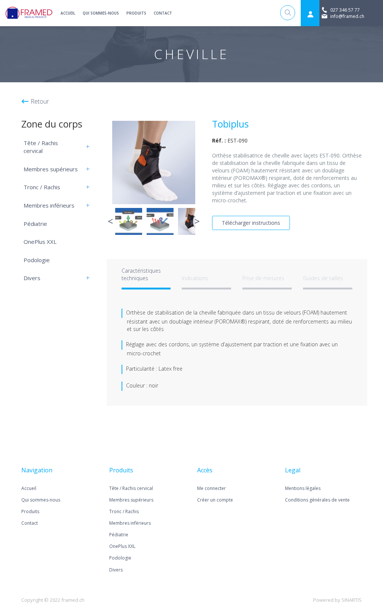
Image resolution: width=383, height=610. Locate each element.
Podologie (37, 260)
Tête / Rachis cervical (41, 147)
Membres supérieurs (51, 169)
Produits (136, 13)
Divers (32, 278)
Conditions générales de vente (317, 500)
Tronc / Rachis (42, 187)
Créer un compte (215, 500)
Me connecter (211, 488)
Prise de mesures (263, 278)
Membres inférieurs (49, 205)
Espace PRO (310, 14)
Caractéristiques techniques (141, 274)
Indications (195, 278)
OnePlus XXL (40, 241)
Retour (40, 101)
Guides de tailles (323, 278)
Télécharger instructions (251, 222)
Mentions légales (303, 488)
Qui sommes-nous (101, 13)
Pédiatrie (35, 223)
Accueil (68, 13)
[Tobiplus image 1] (154, 162)
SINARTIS (351, 600)
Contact (163, 13)
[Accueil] (29, 13)
